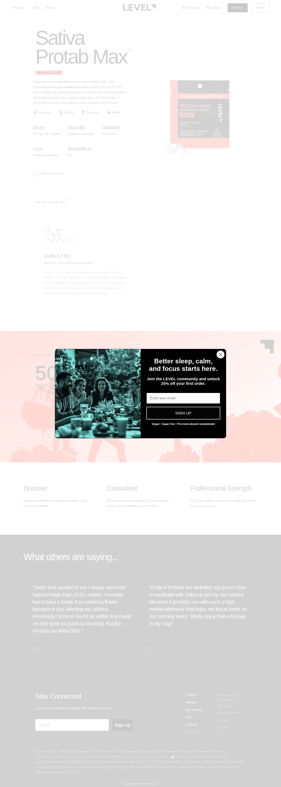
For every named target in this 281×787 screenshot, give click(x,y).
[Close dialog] (220, 354)
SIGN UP (183, 413)
